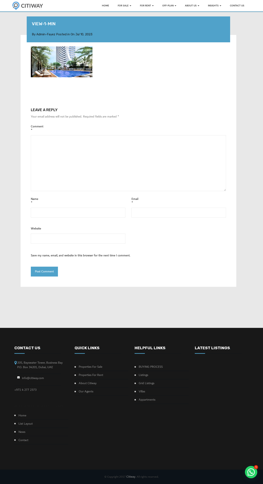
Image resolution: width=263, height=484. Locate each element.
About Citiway (88, 383)
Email (135, 201)
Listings (143, 375)
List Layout (25, 424)
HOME (105, 6)
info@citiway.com (33, 378)
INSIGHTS (213, 6)
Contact (23, 440)
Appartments (147, 400)
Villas (142, 391)
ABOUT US (191, 6)
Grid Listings (146, 383)
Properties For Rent (91, 375)
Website (36, 228)
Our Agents (86, 391)
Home (22, 415)
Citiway (130, 476)
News (21, 432)
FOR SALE (123, 6)
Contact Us (237, 6)
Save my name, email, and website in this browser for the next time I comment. (80, 255)
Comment (37, 128)
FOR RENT (146, 6)
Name (34, 201)
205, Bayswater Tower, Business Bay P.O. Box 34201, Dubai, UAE (40, 365)
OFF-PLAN (168, 6)
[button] (251, 472)
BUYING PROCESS (151, 367)
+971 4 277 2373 (25, 389)
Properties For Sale (90, 367)
